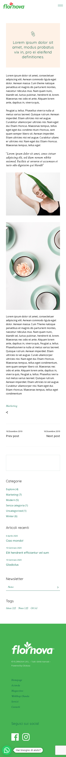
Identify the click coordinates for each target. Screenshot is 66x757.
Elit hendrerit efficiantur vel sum (27, 552)
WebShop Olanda (20, 696)
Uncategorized (14, 511)
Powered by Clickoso (20, 665)
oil (34, 608)
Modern (10, 500)
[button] (6, 750)
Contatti (15, 707)
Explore (10, 489)
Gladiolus (12, 564)
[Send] (58, 587)
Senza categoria (15, 505)
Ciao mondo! (14, 540)
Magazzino (17, 691)
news (23, 608)
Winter (10, 516)
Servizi (15, 701)
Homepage (16, 680)
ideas (11, 608)
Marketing (11, 406)
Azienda (15, 685)
